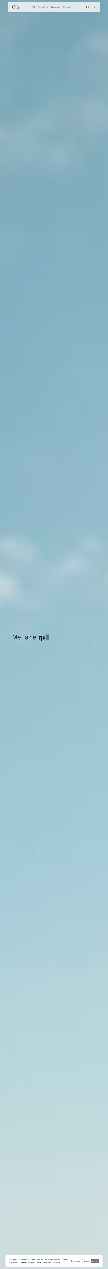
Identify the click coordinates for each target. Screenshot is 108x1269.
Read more (75, 1261)
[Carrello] (94, 7)
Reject (86, 1261)
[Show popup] (87, 7)
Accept (95, 1261)
